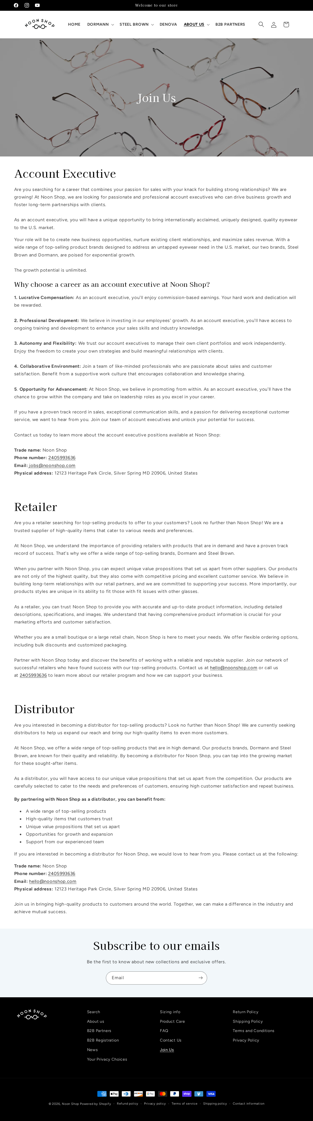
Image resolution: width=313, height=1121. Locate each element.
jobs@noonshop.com (52, 465)
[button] (100, 24)
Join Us (167, 1049)
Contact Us (171, 1040)
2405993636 (62, 457)
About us (95, 1021)
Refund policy (127, 1103)
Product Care (172, 1021)
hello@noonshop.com (233, 667)
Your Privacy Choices (107, 1059)
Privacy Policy (246, 1040)
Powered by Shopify (95, 1104)
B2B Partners (99, 1030)
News (92, 1049)
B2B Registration (103, 1040)
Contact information (248, 1103)
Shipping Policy (248, 1021)
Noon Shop (70, 1104)
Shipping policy (215, 1103)
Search (93, 1012)
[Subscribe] (200, 978)
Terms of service (185, 1103)
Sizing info (170, 1012)
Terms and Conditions (254, 1030)
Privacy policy (155, 1103)
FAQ (164, 1030)
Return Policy (245, 1012)
